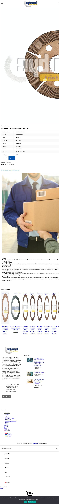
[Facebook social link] (5, 165)
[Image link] (11, 353)
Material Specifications (10, 421)
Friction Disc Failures (39, 372)
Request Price (12, 158)
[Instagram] (6, 396)
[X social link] (7, 165)
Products (5, 333)
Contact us (6, 429)
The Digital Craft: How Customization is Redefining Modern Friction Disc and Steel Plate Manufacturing (39, 362)
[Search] (57, 448)
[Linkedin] (9, 396)
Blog (6, 423)
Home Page (7, 413)
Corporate (6, 414)
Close (1, 488)
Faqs (5, 428)
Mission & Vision (9, 418)
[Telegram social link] (13, 165)
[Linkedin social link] (11, 165)
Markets (6, 426)
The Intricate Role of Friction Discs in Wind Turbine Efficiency (39, 381)
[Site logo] (30, 7)
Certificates (8, 419)
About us (7, 417)
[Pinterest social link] (9, 165)
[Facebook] (3, 396)
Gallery (7, 422)
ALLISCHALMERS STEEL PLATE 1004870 (15, 328)
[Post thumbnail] (30, 363)
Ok (25, 501)
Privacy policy (31, 501)
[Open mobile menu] (1, 3)
